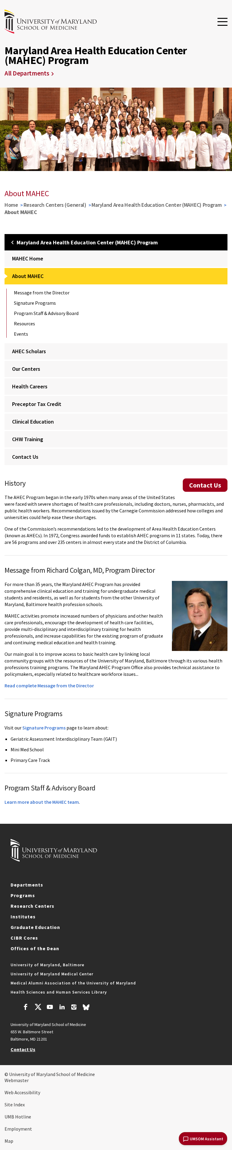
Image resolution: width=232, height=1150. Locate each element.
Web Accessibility (22, 1092)
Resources (24, 323)
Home (11, 204)
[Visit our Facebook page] (26, 1008)
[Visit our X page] (38, 1008)
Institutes (23, 917)
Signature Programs (35, 303)
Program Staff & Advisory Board (46, 313)
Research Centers (32, 906)
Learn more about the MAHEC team (42, 802)
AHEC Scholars (29, 351)
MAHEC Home (27, 258)
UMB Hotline (18, 1117)
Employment (18, 1129)
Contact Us (25, 456)
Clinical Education (33, 421)
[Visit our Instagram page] (74, 1008)
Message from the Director (41, 293)
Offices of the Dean (35, 948)
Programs (23, 895)
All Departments (27, 73)
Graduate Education (35, 927)
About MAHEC (28, 276)
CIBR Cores (24, 938)
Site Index (15, 1104)
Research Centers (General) (55, 204)
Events (21, 334)
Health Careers (29, 386)
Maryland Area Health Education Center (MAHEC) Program (156, 204)
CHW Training (27, 439)
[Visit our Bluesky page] (86, 1009)
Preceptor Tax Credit (36, 404)
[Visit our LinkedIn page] (62, 1008)
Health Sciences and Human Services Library (59, 992)
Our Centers (26, 368)
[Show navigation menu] (222, 22)
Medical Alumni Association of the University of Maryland (73, 983)
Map (9, 1141)
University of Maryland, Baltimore (47, 964)
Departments (27, 885)
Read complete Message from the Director (49, 685)
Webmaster (17, 1080)
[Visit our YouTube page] (50, 1008)
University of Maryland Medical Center (52, 974)
